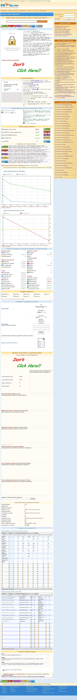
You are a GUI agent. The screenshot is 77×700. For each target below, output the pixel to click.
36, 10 (49, 281)
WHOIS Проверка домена (61, 165)
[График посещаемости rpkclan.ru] (9, 342)
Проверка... (26, 121)
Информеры (22, 10)
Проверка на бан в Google (61, 153)
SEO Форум (4, 691)
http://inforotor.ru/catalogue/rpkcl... (8, 598)
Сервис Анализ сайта (61, 144)
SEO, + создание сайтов (61, 121)
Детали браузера (60, 170)
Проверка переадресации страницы (64, 151)
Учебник (29, 10)
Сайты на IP (44, 80)
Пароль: (61, 16)
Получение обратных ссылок (62, 137)
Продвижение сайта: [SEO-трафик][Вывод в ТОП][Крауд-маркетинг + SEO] (65, 88)
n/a (13, 536)
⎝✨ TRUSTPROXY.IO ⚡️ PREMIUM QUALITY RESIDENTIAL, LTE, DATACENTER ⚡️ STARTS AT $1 (65, 46)
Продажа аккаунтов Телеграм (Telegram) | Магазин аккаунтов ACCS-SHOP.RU (64, 59)
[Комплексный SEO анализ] (9, 8)
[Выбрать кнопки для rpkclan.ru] (39, 27)
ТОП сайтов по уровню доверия (63, 29)
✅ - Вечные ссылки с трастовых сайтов (65, 66)
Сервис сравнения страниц (62, 114)
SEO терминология (62, 691)
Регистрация (57, 18)
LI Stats (41, 89)
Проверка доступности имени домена (64, 163)
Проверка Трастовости (31, 691)
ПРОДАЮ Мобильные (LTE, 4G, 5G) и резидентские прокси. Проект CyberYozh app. (64, 61)
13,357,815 (37, 138)
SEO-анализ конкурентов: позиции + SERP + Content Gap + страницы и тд (65, 44)
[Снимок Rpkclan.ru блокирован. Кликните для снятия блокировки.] (11, 59)
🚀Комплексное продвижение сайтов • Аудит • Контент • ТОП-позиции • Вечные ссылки (65, 54)
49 (9, 545)
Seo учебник (13, 691)
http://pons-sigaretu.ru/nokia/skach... (8, 607)
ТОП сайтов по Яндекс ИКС (62, 35)
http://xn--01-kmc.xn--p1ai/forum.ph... (8, 596)
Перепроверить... (28, 117)
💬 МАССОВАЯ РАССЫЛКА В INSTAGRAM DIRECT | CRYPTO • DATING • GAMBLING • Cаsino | (65, 92)
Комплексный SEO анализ (32, 688)
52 (9, 550)
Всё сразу (35, 10)
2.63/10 (37, 135)
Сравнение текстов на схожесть (63, 116)
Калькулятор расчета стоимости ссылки (64, 135)
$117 (37, 129)
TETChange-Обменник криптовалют (64, 69)
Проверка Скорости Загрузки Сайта (64, 149)
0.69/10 (37, 132)
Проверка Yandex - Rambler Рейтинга (64, 167)
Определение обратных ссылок (63, 132)
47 (9, 541)
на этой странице (9, 675)
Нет (14, 110)
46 (9, 536)
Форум (10, 10)
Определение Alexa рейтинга (62, 128)
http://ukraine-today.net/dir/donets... (8, 619)
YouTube (44, 691)
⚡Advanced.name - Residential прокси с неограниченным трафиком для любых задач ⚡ (65, 74)
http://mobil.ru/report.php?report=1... (8, 602)
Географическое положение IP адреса (64, 156)
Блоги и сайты (60, 65)
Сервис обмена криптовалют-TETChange (65, 68)
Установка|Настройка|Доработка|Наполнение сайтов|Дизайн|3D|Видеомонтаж (64, 96)
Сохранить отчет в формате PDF (12, 669)
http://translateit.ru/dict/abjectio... (7, 617)
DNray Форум (42, 10)
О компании (4, 688)
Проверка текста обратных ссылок (63, 139)
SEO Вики (4, 692)
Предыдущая (36, 589)
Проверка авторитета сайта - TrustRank (64, 107)
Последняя (49, 589)
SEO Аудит (4, 10)
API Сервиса (13, 689)
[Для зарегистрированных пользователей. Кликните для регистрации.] (28, 100)
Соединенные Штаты (38, 81)
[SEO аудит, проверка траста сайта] (17, 682)
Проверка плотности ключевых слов (64, 111)
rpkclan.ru (29, 31)
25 (51, 256)
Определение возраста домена (63, 146)
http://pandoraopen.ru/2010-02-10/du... (9, 615)
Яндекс (60, 689)
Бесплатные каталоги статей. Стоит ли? (65, 51)
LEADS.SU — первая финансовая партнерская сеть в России (63, 78)
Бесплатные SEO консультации (49, 688)
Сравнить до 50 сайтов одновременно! (10, 60)
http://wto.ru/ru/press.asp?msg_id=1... (8, 612)
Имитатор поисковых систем (62, 123)
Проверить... (34, 123)
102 (51, 263)
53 (9, 556)
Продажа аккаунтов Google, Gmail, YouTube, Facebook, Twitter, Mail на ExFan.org (65, 72)
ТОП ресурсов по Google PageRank (64, 34)
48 (9, 543)
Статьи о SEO (59, 177)
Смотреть (23, 261)
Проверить (23, 254)
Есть (14, 112)
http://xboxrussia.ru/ (5, 621)
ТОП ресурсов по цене (61, 27)
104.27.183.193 (35, 80)
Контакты (4, 689)
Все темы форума (61, 97)
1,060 (50, 252)
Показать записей (7, 593)
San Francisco (27, 83)
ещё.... (49, 0)
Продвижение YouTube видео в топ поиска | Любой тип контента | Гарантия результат (65, 90)
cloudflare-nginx (34, 84)
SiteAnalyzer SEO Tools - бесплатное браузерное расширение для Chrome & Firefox (65, 63)
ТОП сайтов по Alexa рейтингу (63, 32)
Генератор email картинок (61, 172)
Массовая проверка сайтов (32, 689)
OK (17, 89)
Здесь (21, 288)
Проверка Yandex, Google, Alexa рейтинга (65, 130)
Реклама (15, 10)
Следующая (43, 589)
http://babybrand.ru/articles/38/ (7, 604)
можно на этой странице (31, 165)
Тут (25, 288)
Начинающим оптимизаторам (48, 692)
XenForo (34, 89)
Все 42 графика (41, 333)
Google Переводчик (46, 689)
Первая (31, 589)
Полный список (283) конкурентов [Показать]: (12, 299)
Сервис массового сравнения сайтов (64, 104)
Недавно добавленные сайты (62, 26)
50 (9, 547)
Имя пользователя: (59, 14)
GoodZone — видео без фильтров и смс (65, 50)
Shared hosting (32, 103)
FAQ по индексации (62, 688)
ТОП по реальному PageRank (62, 31)
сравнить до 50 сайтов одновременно (36, 676)
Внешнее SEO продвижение (63, 75)
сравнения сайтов (34, 40)
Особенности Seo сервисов (62, 174)
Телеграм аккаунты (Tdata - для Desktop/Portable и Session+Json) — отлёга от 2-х (65, 56)
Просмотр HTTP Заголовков (62, 158)
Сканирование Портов (61, 160)
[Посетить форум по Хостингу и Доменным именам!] (27, 73)
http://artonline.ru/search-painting (8, 600)
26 (51, 272)
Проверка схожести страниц (62, 118)
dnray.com (19, 497)
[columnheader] (4, 535)
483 (25, 256)
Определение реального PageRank (64, 109)
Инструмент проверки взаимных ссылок (64, 142)
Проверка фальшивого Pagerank (63, 125)
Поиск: (36, 533)
